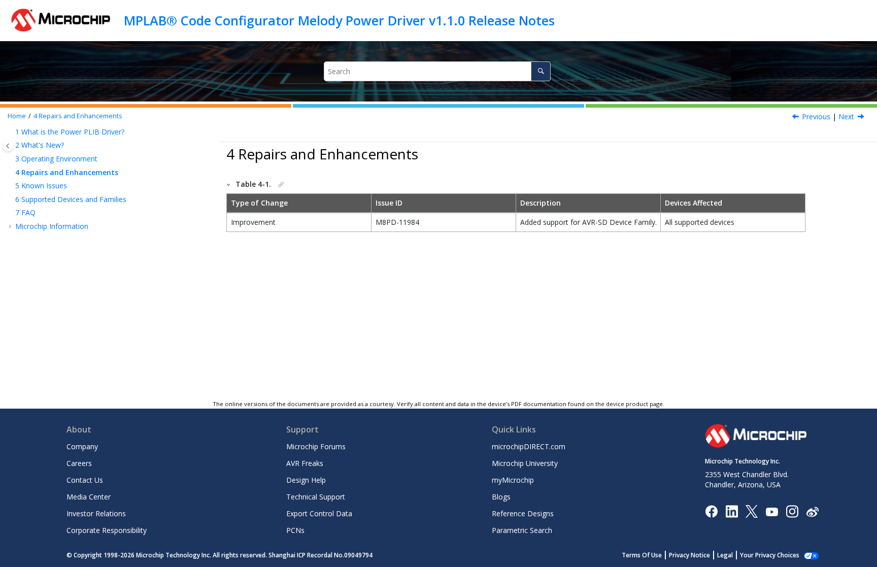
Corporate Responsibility (106, 530)
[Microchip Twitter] (752, 511)
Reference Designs (523, 513)
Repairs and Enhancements (77, 116)
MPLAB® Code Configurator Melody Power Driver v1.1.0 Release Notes (339, 20)
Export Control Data (319, 513)
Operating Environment (56, 158)
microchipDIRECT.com (528, 446)
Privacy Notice (689, 555)
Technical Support (315, 497)
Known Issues (41, 185)
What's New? (39, 145)
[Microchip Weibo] (812, 511)
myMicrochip (513, 480)
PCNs (295, 530)
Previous (816, 116)
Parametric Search (522, 530)
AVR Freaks (304, 463)
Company (82, 446)
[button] (11, 132)
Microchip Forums (316, 446)
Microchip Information (51, 226)
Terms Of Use (642, 555)
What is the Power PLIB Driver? (69, 132)
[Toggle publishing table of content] (8, 146)
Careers (79, 463)
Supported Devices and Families (70, 199)
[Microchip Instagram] (792, 511)
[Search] (541, 71)
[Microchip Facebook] (711, 511)
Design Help (306, 480)
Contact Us (84, 480)
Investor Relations (96, 513)
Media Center (88, 497)
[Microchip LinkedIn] (731, 511)
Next (846, 116)
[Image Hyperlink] (771, 511)
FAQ (25, 212)
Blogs (501, 497)
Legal (725, 555)
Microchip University (525, 463)
